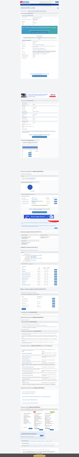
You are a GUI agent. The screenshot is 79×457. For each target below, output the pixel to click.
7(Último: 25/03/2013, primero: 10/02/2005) (36, 255)
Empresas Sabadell (51, 445)
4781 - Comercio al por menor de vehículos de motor (39, 48)
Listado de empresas (33, 441)
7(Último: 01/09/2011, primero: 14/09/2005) (36, 258)
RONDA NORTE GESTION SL (25, 382)
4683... (33, 44)
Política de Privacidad (37, 449)
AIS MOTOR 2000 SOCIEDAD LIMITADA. (26, 362)
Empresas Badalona (31, 445)
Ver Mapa (41, 17)
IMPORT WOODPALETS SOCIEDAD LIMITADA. (27, 375)
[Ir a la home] (24, 1)
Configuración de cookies (47, 449)
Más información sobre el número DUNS (39, 44)
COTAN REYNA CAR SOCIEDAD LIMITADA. (27, 353)
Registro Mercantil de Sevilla (36, 53)
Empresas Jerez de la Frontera (46, 445)
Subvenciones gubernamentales (39, 441)
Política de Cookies (42, 449)
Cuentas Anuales (50, 441)
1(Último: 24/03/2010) (33, 256)
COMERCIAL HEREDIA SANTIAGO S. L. (26, 356)
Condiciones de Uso (32, 449)
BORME (47, 441)
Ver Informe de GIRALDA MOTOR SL (39, 455)
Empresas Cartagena (36, 445)
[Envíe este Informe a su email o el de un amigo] (58, 8)
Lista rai (43, 441)
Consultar (36, 114)
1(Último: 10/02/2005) (33, 257)
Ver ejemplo (25, 427)
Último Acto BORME (24, 111)
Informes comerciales (24, 441)
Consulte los (39, 205)
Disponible (34, 104)
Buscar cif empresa (29, 441)
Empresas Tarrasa (40, 445)
